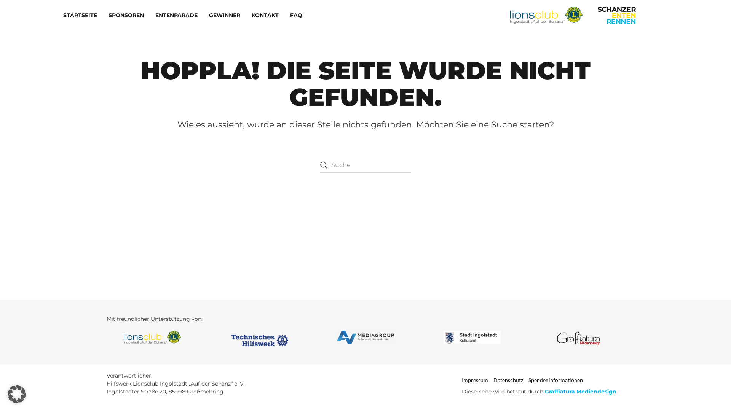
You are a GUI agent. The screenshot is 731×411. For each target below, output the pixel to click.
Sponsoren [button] (126, 15)
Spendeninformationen (555, 380)
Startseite (80, 15)
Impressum (475, 380)
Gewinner (224, 15)
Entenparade (176, 15)
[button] (17, 394)
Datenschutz (508, 380)
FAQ (296, 15)
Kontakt (265, 15)
